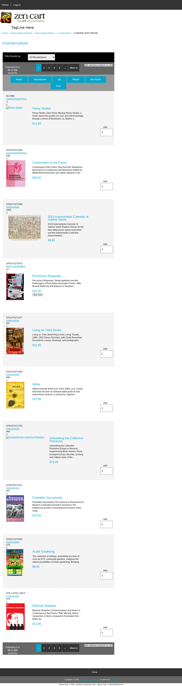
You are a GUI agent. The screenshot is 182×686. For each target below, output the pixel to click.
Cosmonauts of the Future (49, 162)
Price (58, 86)
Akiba (36, 384)
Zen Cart (114, 679)
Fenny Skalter (41, 108)
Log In (17, 4)
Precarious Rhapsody (46, 276)
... (65, 68)
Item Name (95, 79)
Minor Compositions (16, 266)
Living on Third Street (46, 330)
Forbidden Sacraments (47, 497)
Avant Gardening (43, 551)
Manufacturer (40, 79)
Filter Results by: (13, 56)
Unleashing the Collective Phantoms (66, 439)
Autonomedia (12, 207)
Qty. (59, 79)
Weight (76, 79)
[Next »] (73, 68)
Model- (19, 79)
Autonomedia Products (21, 33)
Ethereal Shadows (44, 605)
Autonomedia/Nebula (16, 153)
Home (5, 4)
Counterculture (64, 33)
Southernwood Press (16, 99)
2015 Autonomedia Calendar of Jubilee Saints (68, 218)
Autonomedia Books (44, 33)
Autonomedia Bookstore (89, 679)
